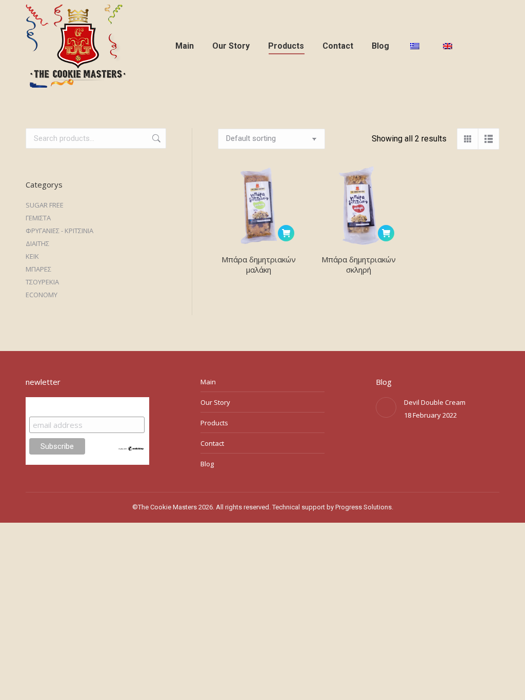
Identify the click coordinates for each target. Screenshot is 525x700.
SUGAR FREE (45, 205)
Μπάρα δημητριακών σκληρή (358, 264)
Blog (207, 463)
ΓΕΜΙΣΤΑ (38, 217)
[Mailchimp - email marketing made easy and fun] (131, 449)
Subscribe (49, 406)
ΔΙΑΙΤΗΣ (37, 243)
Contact (212, 443)
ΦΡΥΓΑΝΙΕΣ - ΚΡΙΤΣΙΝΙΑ (59, 230)
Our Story (215, 402)
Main (208, 381)
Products (214, 422)
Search (155, 138)
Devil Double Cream (435, 402)
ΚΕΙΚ (32, 256)
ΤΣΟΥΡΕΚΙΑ (42, 281)
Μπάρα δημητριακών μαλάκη (258, 264)
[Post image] (386, 407)
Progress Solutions (363, 507)
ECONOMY (41, 294)
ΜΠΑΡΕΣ (38, 269)
